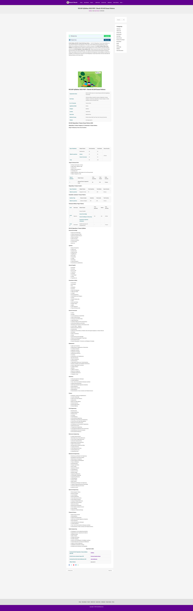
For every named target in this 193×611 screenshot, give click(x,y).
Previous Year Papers (121, 39)
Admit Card (119, 30)
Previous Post (70, 570)
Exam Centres (119, 37)
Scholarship (119, 46)
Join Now (108, 36)
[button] (93, 2)
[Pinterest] (73, 565)
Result (118, 43)
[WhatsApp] (78, 565)
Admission (119, 28)
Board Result (119, 34)
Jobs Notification (94, 559)
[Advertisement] (89, 24)
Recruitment (119, 41)
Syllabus (90, 10)
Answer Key (119, 32)
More (113, 601)
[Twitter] (71, 565)
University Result (120, 50)
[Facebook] (69, 565)
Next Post (111, 570)
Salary (118, 45)
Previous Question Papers (95, 556)
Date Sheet (119, 36)
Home (80, 601)
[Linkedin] (75, 565)
